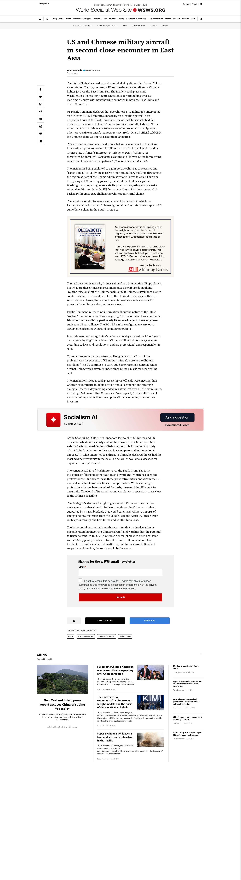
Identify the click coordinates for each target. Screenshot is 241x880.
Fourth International (83, 26)
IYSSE (125, 26)
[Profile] (201, 4)
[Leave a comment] (40, 133)
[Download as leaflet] (40, 126)
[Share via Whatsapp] (40, 104)
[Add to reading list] (40, 141)
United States (125, 636)
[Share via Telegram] (40, 111)
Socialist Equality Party (107, 26)
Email (82, 567)
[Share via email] (40, 118)
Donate (165, 26)
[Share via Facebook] (40, 89)
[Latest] (47, 20)
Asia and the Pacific (106, 636)
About (194, 4)
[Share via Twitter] (40, 96)
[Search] (201, 20)
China (70, 636)
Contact (186, 4)
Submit (120, 597)
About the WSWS (138, 26)
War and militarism (85, 636)
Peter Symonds (74, 70)
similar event (113, 201)
